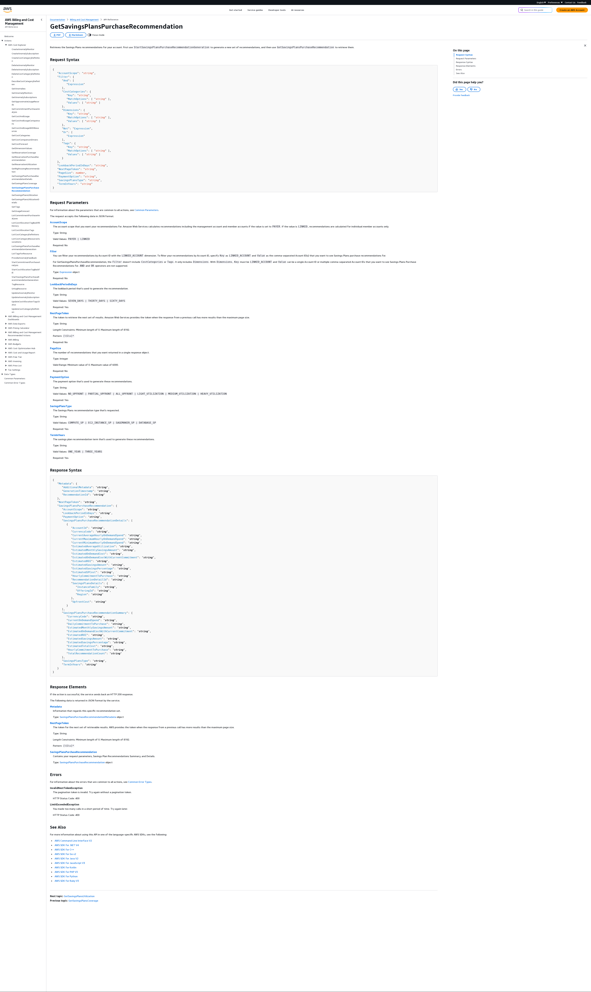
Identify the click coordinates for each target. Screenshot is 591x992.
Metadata (65, 483)
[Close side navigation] (41, 19)
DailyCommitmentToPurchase (87, 623)
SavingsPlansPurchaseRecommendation (85, 505)
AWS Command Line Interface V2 (73, 840)
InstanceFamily (88, 587)
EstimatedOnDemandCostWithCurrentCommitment (105, 557)
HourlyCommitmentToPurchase (93, 575)
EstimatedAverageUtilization (93, 546)
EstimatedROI (82, 561)
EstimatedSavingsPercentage (93, 568)
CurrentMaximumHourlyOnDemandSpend (98, 539)
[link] (111, 19)
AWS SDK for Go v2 (65, 854)
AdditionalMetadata (77, 487)
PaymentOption (69, 176)
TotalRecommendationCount (86, 653)
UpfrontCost (81, 601)
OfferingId (85, 590)
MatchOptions (77, 99)
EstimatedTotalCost (82, 646)
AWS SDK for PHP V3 (66, 871)
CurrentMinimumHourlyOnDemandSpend (98, 542)
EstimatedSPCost (84, 572)
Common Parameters (146, 210)
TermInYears (67, 183)
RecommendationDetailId (90, 579)
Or (64, 132)
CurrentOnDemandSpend (83, 620)
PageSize (65, 172)
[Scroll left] (227, 10)
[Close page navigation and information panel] (585, 45)
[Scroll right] (306, 10)
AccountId (79, 527)
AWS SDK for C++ (64, 849)
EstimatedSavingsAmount (90, 564)
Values (72, 102)
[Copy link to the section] (47, 59)
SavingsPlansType (71, 180)
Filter (63, 76)
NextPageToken (69, 169)
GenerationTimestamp (78, 491)
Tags (66, 143)
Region (81, 594)
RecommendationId (75, 494)
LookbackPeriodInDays (74, 165)
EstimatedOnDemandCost (89, 553)
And (65, 80)
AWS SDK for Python (66, 876)
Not (65, 128)
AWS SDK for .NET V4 (67, 845)
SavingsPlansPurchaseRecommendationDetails (95, 520)
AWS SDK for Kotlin (65, 867)
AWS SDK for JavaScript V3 (70, 862)
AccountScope (68, 73)
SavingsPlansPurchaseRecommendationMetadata (88, 716)
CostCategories (74, 91)
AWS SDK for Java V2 (66, 858)
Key (70, 95)
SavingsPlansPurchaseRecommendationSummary (95, 612)
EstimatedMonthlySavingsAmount (95, 550)
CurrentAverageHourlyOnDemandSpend (98, 535)
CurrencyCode (82, 531)
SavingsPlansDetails (87, 583)
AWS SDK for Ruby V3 (67, 880)
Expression (75, 84)
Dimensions (71, 110)
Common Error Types (140, 781)
